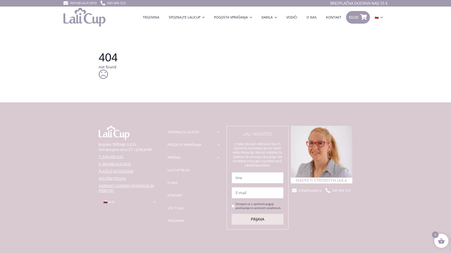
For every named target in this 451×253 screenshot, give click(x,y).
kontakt (175, 195)
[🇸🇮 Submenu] (383, 17)
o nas (172, 182)
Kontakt (333, 17)
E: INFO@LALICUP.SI (115, 164)
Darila (267, 17)
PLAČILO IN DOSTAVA (116, 171)
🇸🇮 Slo (108, 202)
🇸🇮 (377, 17)
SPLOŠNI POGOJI (112, 178)
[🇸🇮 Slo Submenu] (156, 202)
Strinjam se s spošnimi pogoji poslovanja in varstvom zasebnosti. (258, 206)
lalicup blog (178, 170)
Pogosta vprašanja (231, 17)
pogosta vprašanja (184, 144)
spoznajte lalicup (183, 132)
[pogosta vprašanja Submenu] (219, 144)
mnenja (174, 157)
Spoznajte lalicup (184, 17)
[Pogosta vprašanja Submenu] (252, 17)
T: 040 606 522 (111, 156)
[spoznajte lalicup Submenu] (219, 132)
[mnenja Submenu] (219, 157)
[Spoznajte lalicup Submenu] (204, 17)
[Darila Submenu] (277, 17)
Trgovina (151, 17)
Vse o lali (175, 208)
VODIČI (291, 17)
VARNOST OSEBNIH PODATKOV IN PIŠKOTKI (126, 188)
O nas (312, 17)
